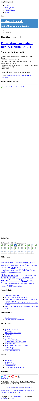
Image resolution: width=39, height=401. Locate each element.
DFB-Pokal (18, 267)
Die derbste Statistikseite (12, 340)
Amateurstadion (12, 75)
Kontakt (7, 12)
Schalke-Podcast (10, 366)
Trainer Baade (9, 347)
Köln (13, 278)
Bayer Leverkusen (5, 262)
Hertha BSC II (26, 75)
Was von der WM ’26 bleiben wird (16, 297)
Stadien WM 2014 (6, 390)
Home (7, 5)
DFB (13, 267)
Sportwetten (11, 392)
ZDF (21, 286)
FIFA (34, 270)
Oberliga (25, 278)
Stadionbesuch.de (10, 364)
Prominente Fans (19, 390)
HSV (5, 278)
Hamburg (29, 275)
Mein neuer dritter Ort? (12, 296)
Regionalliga (31, 277)
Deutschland (5, 267)
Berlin (19, 75)
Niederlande (18, 278)
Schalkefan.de (9, 360)
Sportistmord (9, 362)
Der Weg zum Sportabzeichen (14, 320)
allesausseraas (9, 334)
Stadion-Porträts (10, 11)
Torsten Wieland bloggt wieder (14, 367)
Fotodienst (8, 331)
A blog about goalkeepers (13, 333)
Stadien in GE (9, 7)
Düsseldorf (26, 267)
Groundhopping (22, 275)
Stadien (30, 280)
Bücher (18, 392)
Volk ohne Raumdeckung (13, 349)
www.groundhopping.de (12, 351)
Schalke (4, 280)
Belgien (23, 262)
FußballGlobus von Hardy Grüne (15, 342)
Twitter (25, 283)
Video (9, 285)
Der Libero (8, 338)
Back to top (4, 378)
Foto (14, 272)
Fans (16, 270)
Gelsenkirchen (9, 275)
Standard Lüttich (12, 283)
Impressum (10, 387)
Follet (12, 398)
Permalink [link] (5, 77)
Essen (12, 270)
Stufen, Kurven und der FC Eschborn (16, 345)
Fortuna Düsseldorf (7, 272)
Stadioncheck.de (12, 21)
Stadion (4, 283)
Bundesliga (29, 265)
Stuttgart (18, 283)
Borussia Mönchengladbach (12, 265)
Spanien (24, 281)
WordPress (4, 398)
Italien (9, 278)
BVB (36, 265)
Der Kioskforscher (10, 318)
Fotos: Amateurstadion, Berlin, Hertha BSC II (17, 44)
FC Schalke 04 (25, 270)
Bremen (22, 265)
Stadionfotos (28, 387)
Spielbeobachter (10, 343)
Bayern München (15, 262)
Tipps (21, 283)
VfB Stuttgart (31, 283)
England (5, 270)
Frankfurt (18, 272)
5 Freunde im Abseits (11, 329)
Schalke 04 (15, 280)
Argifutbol (8, 336)
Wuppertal (16, 286)
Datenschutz (19, 387)
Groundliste (8, 9)
